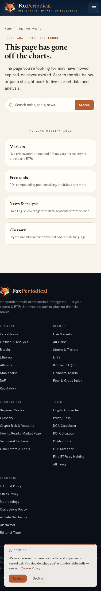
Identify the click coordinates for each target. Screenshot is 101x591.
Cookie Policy (30, 568)
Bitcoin (5, 349)
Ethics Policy (9, 494)
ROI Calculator (64, 433)
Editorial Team (11, 532)
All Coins (59, 342)
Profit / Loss (62, 418)
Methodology (9, 501)
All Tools (59, 464)
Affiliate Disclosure (13, 517)
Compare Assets (65, 373)
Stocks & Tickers (65, 349)
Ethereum (7, 357)
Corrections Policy (13, 509)
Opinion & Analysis (14, 342)
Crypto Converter (66, 410)
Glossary (6, 418)
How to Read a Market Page (20, 433)
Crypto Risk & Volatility (17, 425)
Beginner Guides (12, 410)
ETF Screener (63, 449)
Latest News (9, 334)
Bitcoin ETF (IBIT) (65, 365)
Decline (38, 578)
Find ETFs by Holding (68, 456)
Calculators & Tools (15, 449)
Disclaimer (7, 525)
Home (8, 28)
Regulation (8, 388)
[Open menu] (94, 8)
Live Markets (62, 334)
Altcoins (6, 365)
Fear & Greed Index (67, 380)
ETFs (57, 357)
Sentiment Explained (15, 441)
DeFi (3, 380)
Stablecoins (8, 373)
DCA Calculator (64, 425)
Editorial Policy (11, 486)
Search (84, 105)
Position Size (62, 441)
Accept (18, 578)
